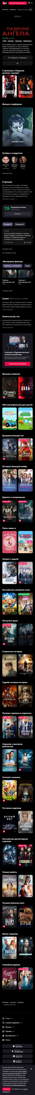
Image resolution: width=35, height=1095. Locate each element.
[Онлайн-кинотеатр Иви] (5, 3)
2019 (6, 38)
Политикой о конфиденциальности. (14, 1085)
